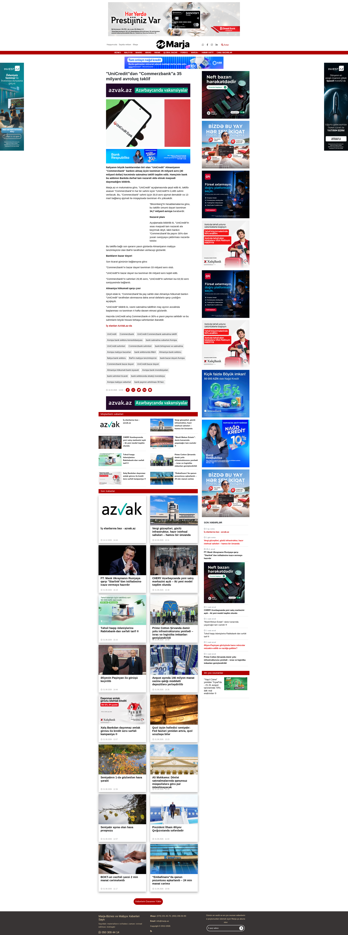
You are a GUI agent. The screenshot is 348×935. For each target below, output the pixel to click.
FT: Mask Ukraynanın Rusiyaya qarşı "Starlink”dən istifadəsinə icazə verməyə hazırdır (223, 555)
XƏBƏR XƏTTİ (207, 53)
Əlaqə (135, 44)
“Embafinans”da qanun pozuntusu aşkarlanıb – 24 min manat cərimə (186, 476)
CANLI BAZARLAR (224, 53)
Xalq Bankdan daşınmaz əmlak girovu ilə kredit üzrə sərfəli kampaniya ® (134, 476)
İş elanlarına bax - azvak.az (216, 532)
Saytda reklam (125, 44)
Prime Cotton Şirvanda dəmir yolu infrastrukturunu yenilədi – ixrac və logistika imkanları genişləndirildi (186, 460)
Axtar (226, 45)
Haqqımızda (112, 44)
